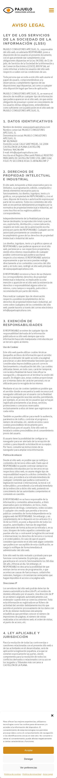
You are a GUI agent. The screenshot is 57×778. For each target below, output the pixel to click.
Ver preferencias (28, 767)
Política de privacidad (31, 774)
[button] (52, 715)
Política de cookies (12, 774)
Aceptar (29, 750)
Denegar (28, 759)
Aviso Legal (48, 774)
